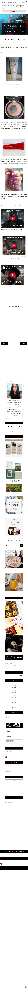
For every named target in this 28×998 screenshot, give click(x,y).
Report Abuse (9, 802)
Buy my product (9, 657)
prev (1, 24)
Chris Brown (4, 229)
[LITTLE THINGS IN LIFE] (13, 651)
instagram (8, 772)
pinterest (8, 770)
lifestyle (8, 716)
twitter (8, 768)
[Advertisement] (14, 365)
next (27, 24)
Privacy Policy (9, 664)
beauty (8, 718)
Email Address (9, 731)
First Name (9, 736)
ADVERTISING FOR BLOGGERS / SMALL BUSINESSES (14, 666)
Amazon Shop (9, 431)
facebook (8, 766)
